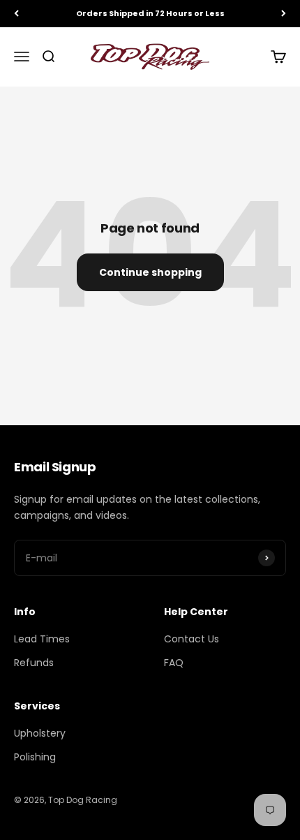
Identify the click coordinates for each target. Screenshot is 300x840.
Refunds (34, 663)
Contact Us (191, 639)
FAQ (173, 663)
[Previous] (16, 13)
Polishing (35, 757)
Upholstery (40, 733)
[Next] (283, 13)
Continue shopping (150, 272)
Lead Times (42, 639)
